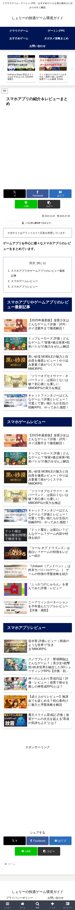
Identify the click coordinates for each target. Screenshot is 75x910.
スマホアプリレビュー (24, 286)
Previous (3, 69)
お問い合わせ (56, 897)
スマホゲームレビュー (24, 281)
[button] (49, 204)
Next (72, 69)
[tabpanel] (21, 68)
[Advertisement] (37, 147)
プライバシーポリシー (19, 897)
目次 (32, 263)
